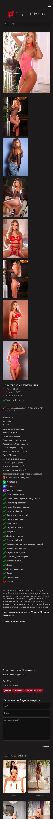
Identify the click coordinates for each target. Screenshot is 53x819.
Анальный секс (13, 560)
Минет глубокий (14, 511)
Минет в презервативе (17, 502)
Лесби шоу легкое (14, 536)
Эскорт (10, 581)
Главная (8, 24)
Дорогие (7, 690)
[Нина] (14, 776)
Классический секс (15, 494)
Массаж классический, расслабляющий (24, 544)
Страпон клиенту (14, 527)
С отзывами (18, 690)
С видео (28, 690)
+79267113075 (20, 444)
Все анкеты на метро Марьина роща (19, 670)
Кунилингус (12, 523)
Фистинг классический (17, 515)
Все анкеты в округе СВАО (15, 674)
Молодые (38, 690)
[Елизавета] (39, 776)
